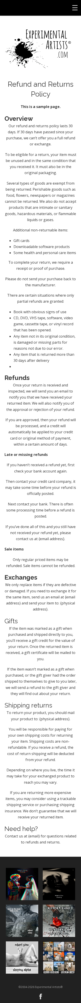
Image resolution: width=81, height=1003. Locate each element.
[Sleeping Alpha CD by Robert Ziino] (22, 957)
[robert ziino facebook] (40, 995)
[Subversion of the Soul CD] (59, 921)
